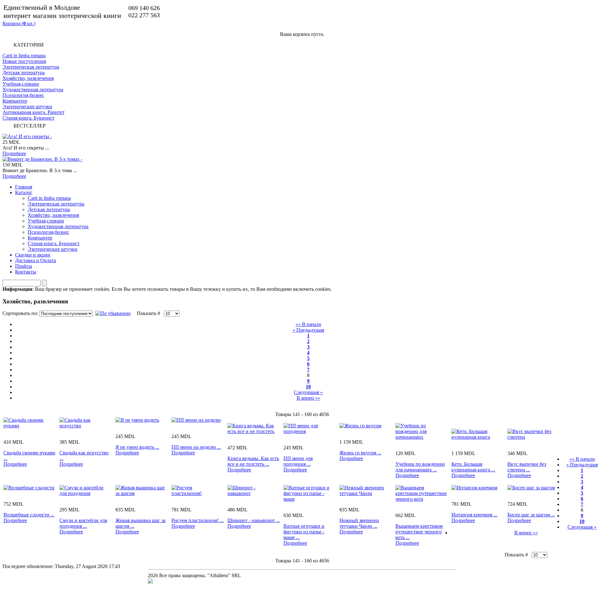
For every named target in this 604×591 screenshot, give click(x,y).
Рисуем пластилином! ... (197, 520)
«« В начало (308, 324)
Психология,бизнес (23, 95)
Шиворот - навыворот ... (253, 520)
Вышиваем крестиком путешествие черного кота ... (419, 531)
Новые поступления (24, 61)
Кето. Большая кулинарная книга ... (473, 466)
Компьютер (15, 101)
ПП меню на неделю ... (196, 447)
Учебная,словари (21, 84)
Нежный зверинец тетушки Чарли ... (359, 523)
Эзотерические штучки (27, 106)
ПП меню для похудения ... (298, 461)
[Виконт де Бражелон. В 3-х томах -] (42, 159)
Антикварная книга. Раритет (33, 112)
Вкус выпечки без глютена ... (526, 466)
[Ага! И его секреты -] (27, 136)
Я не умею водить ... (137, 447)
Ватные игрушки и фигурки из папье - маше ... (303, 531)
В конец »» (308, 398)
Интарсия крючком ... (474, 514)
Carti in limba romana (24, 55)
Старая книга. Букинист (28, 118)
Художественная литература (33, 89)
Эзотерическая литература (31, 67)
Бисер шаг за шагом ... (531, 514)
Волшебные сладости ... (28, 514)
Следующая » (308, 392)
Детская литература (24, 72)
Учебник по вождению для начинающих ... (420, 466)
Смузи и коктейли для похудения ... (83, 523)
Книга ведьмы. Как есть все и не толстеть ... (253, 461)
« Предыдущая (308, 330)
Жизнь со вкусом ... (360, 452)
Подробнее (14, 153)
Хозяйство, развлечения (28, 78)
